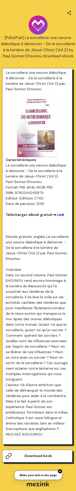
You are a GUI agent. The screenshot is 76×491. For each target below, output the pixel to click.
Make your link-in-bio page (38, 475)
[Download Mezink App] (38, 484)
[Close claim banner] (60, 471)
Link (60, 214)
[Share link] (69, 12)
